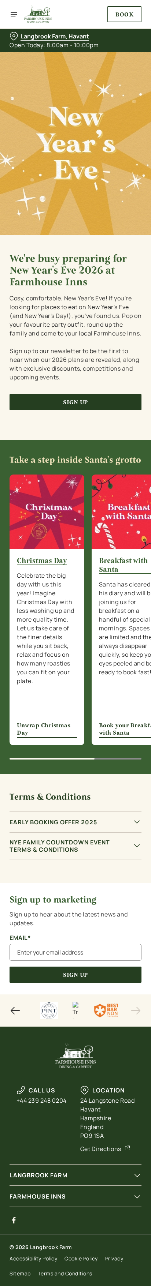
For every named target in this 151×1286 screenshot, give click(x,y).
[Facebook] (14, 1220)
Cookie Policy (81, 1258)
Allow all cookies (75, 751)
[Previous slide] (15, 1010)
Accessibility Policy (33, 1258)
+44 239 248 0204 (41, 1100)
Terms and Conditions (65, 1273)
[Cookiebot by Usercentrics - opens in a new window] (110, 504)
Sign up (75, 402)
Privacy (114, 1258)
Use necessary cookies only (75, 775)
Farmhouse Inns (38, 1196)
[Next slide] (135, 1010)
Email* (20, 938)
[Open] (14, 14)
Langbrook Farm (39, 1175)
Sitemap (20, 1273)
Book (124, 14)
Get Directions (100, 1149)
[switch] (132, 653)
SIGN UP (75, 975)
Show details (111, 728)
